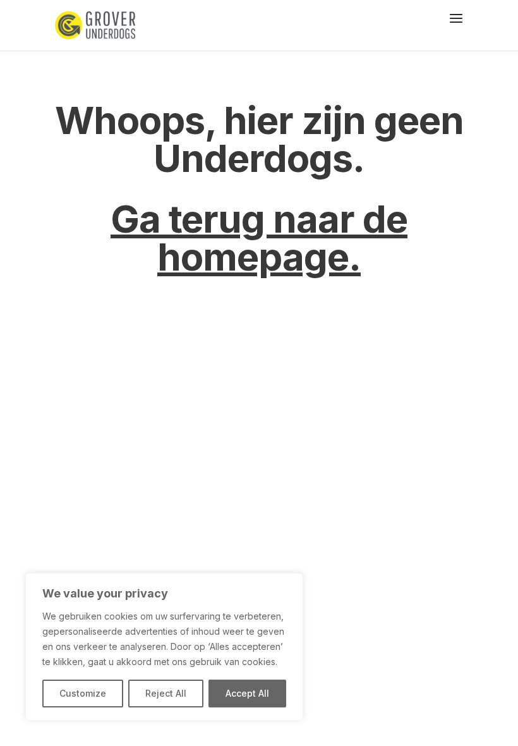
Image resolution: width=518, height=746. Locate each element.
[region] (164, 647)
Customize (82, 693)
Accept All (247, 693)
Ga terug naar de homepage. (259, 237)
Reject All (165, 693)
